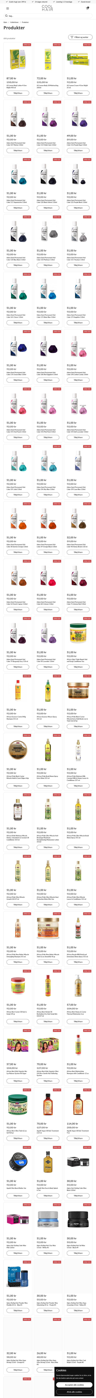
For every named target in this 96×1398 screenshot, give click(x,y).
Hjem (5, 22)
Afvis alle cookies (74, 1392)
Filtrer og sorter (81, 37)
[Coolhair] (47, 8)
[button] (87, 8)
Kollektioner (14, 22)
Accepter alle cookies (74, 1385)
